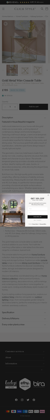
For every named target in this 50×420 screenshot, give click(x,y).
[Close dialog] (48, 195)
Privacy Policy (35, 224)
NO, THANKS (37, 220)
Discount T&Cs (43, 224)
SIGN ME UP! (37, 216)
